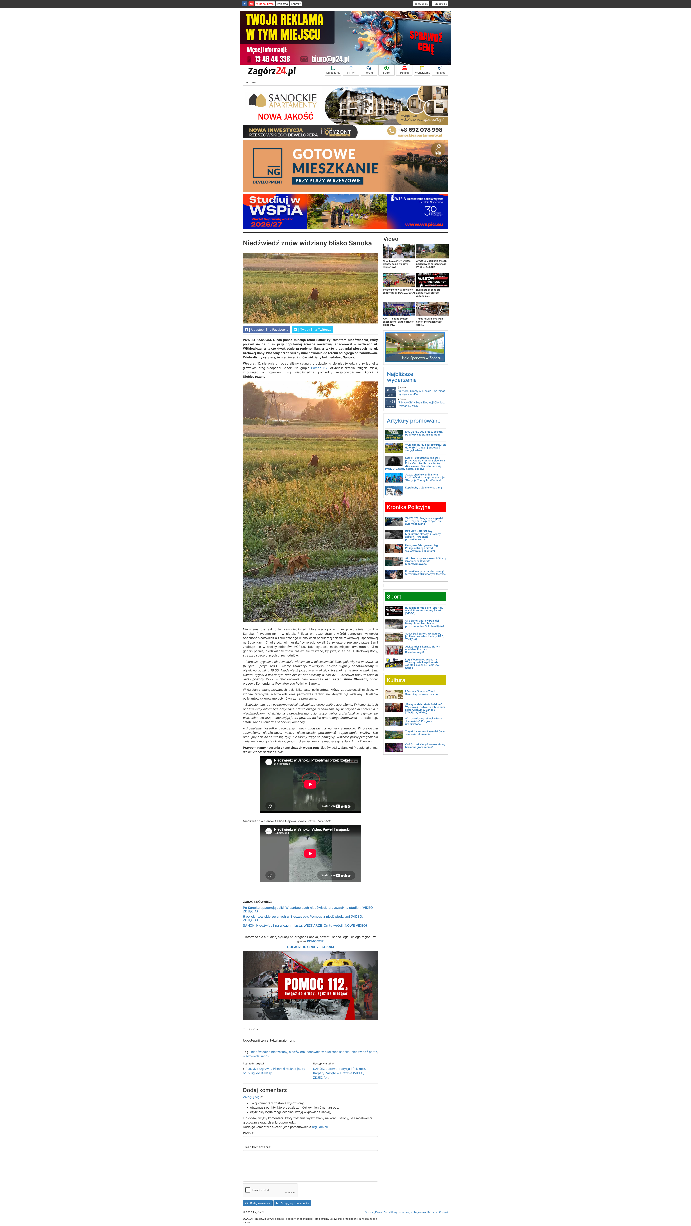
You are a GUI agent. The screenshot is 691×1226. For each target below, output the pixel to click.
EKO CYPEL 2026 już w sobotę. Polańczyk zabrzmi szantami (424, 433)
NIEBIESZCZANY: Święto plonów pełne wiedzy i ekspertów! (397, 263)
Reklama (282, 4)
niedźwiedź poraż (364, 1052)
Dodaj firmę (266, 4)
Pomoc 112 (319, 368)
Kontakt (296, 4)
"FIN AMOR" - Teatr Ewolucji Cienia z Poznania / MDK (421, 403)
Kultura (396, 680)
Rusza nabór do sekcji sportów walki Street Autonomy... (428, 292)
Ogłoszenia (333, 72)
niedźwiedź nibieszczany (269, 1052)
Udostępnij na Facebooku (269, 329)
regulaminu (320, 1127)
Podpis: (248, 1133)
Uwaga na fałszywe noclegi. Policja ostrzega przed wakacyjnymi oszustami (422, 548)
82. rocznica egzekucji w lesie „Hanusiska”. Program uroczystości (423, 721)
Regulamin (420, 1212)
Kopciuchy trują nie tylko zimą (423, 487)
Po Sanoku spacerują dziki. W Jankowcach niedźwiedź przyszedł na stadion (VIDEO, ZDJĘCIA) (308, 909)
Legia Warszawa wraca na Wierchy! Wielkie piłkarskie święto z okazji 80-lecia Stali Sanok (422, 663)
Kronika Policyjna (409, 507)
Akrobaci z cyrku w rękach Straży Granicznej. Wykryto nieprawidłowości (425, 561)
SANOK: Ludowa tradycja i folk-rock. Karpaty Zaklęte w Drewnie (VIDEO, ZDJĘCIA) (339, 1073)
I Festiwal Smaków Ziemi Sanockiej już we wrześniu (421, 692)
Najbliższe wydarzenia (402, 377)
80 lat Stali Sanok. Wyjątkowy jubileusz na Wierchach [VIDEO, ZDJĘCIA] (424, 636)
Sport (386, 72)
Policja (404, 72)
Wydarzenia (422, 72)
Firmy (350, 72)
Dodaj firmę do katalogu (398, 1212)
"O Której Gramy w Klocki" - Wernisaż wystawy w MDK (421, 391)
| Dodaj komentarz (259, 1203)
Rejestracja (440, 3)
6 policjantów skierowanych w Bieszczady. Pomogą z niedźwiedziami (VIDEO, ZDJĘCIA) (303, 918)
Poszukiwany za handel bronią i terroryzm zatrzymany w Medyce (425, 572)
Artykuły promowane (414, 420)
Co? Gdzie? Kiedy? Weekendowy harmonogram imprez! (425, 746)
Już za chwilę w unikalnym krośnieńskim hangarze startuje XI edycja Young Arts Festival (424, 477)
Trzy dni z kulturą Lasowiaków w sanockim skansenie (425, 733)
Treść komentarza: (257, 1147)
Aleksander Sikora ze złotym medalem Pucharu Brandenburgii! (422, 649)
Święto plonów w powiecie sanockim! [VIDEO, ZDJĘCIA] (399, 291)
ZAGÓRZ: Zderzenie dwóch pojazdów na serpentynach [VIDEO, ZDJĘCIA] (431, 263)
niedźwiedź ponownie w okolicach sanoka (319, 1052)
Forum (369, 72)
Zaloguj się (421, 3)
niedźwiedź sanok (256, 1056)
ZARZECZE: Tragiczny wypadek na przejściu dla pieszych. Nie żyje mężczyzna (424, 521)
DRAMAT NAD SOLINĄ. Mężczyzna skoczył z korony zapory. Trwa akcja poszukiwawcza (423, 535)
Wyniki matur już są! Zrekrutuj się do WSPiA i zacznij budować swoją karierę (425, 447)
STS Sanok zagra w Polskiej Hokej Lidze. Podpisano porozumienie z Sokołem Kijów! (424, 623)
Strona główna (373, 1212)
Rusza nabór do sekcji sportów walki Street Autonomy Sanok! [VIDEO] (424, 610)
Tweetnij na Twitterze (315, 329)
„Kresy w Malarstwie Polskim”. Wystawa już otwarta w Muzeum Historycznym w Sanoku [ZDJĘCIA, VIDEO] (425, 708)
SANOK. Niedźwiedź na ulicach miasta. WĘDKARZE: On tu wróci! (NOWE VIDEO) (305, 925)
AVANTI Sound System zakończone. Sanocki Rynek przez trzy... (398, 321)
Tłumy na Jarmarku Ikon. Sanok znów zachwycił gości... (430, 321)
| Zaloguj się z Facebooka (293, 1203)
